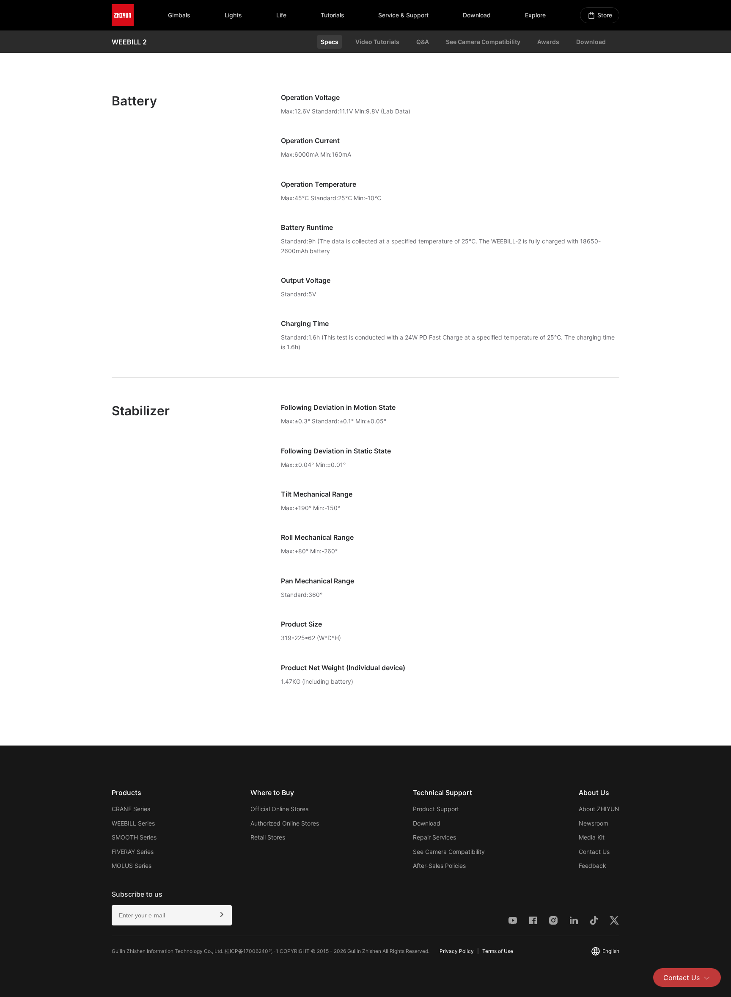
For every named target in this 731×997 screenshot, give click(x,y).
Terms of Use (497, 951)
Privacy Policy (457, 951)
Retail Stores (267, 837)
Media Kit (592, 837)
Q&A (422, 41)
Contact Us (681, 977)
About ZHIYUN (599, 808)
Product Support (436, 808)
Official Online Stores (279, 808)
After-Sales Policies (439, 865)
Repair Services (434, 837)
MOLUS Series (131, 865)
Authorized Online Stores (284, 823)
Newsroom (593, 823)
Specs (329, 41)
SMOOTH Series (134, 837)
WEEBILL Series (133, 823)
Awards (548, 41)
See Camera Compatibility (483, 41)
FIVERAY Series (133, 851)
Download (591, 41)
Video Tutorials (377, 41)
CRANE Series (131, 808)
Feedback (592, 865)
